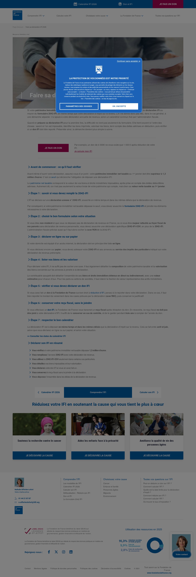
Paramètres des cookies (79, 106)
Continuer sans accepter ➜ (129, 61)
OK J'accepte (119, 106)
